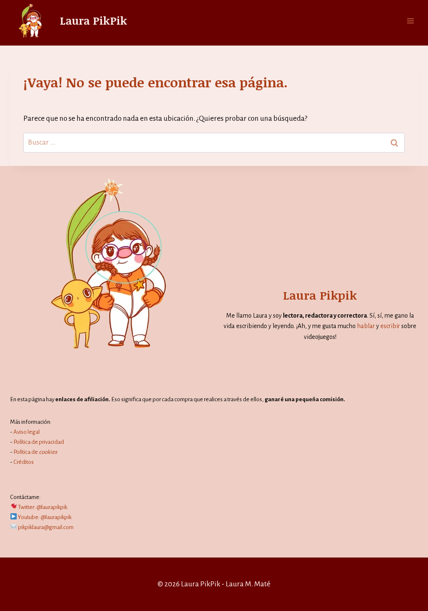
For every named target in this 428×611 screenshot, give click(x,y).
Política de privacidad (38, 442)
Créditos (23, 462)
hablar (366, 326)
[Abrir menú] (410, 20)
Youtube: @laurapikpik (44, 517)
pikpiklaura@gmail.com (46, 527)
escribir (390, 326)
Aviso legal (26, 432)
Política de (35, 452)
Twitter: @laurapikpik (42, 507)
